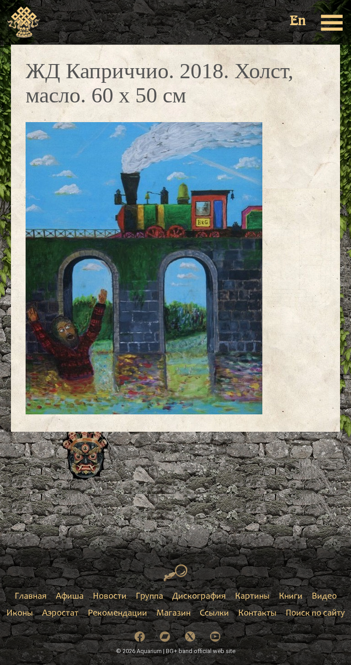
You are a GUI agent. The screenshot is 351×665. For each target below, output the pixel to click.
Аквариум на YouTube (215, 636)
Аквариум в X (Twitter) (190, 636)
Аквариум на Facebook (139, 636)
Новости (110, 596)
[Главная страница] (24, 22)
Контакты (257, 613)
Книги (291, 596)
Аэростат (60, 613)
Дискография (199, 596)
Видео (324, 596)
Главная (31, 596)
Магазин (173, 613)
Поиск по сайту (315, 613)
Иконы (19, 613)
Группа (149, 596)
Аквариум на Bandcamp (165, 636)
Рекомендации (117, 613)
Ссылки (214, 613)
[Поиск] (176, 573)
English (298, 21)
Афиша (70, 596)
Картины (252, 596)
